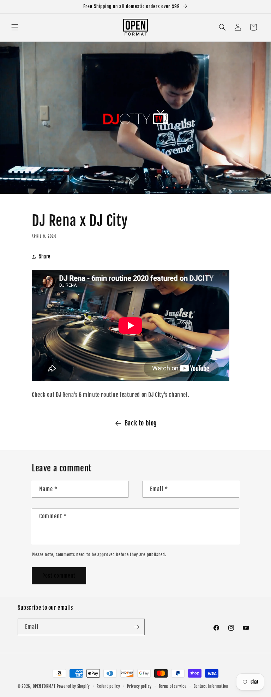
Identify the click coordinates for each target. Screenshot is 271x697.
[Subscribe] (136, 627)
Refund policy (108, 686)
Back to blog (141, 423)
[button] (15, 27)
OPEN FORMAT (44, 686)
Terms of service (173, 686)
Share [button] (44, 257)
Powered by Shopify (73, 686)
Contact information (211, 686)
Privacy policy (139, 686)
